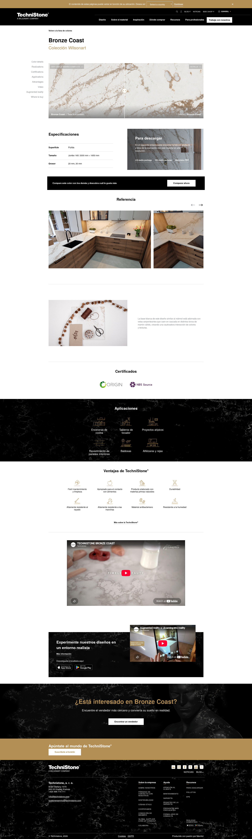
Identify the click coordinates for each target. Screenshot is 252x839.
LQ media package (143, 160)
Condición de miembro (145, 814)
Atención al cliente (169, 788)
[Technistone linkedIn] (173, 767)
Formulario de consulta (170, 815)
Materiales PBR (182, 160)
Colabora (143, 825)
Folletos (191, 792)
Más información (63, 653)
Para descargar (194, 788)
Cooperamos (144, 809)
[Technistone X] (201, 767)
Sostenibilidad (145, 800)
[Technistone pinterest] (190, 767)
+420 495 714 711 (57, 791)
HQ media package (163, 160)
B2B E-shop (207, 11)
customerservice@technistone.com (65, 800)
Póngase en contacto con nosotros (145, 793)
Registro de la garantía (170, 803)
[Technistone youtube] (196, 767)
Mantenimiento (170, 794)
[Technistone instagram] (179, 767)
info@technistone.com (59, 796)
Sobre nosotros (146, 788)
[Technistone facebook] (185, 767)
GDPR (131, 836)
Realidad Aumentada (192, 821)
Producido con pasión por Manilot (187, 836)
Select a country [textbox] (157, 4)
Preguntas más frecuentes (171, 809)
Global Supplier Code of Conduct (147, 820)
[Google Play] (83, 667)
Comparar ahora (181, 183)
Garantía (168, 798)
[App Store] (64, 667)
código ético (145, 804)
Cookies (122, 836)
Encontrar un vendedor (126, 721)
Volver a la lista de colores (60, 31)
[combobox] (160, 4)
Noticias (196, 11)
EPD (188, 797)
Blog (186, 11)
